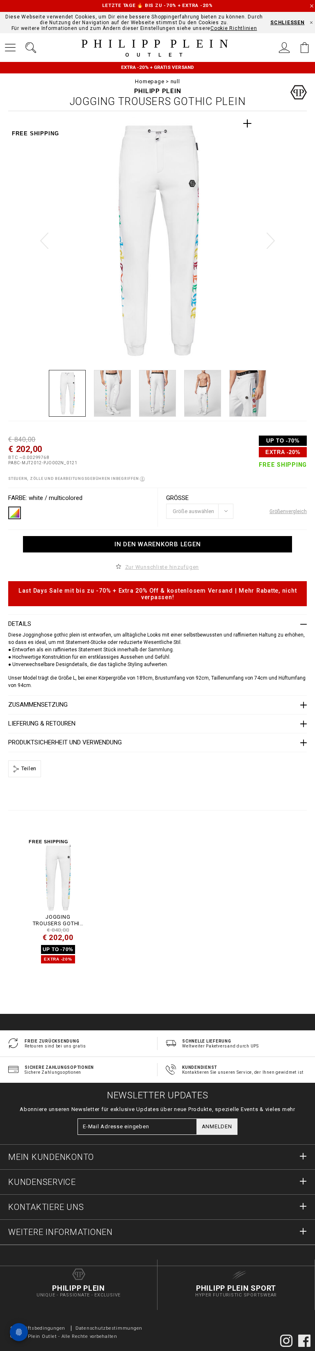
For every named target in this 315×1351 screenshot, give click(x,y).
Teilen (28, 768)
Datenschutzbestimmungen (108, 1328)
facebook (304, 1341)
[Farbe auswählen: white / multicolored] (14, 513)
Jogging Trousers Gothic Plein (58, 920)
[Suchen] (31, 47)
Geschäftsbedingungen (37, 1328)
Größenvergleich (288, 511)
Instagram (286, 1341)
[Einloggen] (284, 47)
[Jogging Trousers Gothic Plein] (58, 875)
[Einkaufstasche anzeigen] (304, 47)
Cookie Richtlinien (233, 28)
